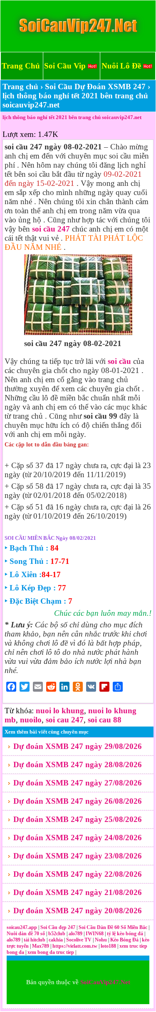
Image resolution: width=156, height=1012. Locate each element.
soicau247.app (22, 927)
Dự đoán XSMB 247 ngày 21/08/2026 (77, 892)
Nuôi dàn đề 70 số (26, 933)
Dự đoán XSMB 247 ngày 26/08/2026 (77, 801)
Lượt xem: (19, 134)
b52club (57, 933)
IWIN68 (95, 933)
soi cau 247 (65, 719)
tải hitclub (35, 940)
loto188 (108, 946)
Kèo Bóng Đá (124, 940)
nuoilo (31, 719)
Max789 (40, 946)
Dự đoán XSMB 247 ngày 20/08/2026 (77, 910)
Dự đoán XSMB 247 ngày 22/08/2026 (77, 874)
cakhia (56, 940)
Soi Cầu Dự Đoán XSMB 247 (95, 86)
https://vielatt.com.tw (74, 946)
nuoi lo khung (60, 710)
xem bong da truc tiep (51, 952)
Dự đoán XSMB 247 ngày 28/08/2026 (77, 764)
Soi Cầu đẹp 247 (57, 927)
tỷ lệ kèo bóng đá (125, 933)
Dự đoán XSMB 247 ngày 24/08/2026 (77, 837)
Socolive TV (79, 940)
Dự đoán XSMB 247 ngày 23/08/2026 (77, 855)
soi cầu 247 (51, 228)
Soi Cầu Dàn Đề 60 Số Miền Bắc (113, 927)
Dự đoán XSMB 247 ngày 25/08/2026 (77, 819)
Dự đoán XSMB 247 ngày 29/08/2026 (77, 746)
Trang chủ (20, 86)
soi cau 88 (104, 719)
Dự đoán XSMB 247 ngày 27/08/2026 (77, 782)
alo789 (76, 933)
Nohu (101, 940)
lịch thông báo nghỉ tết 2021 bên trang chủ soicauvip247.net (71, 117)
